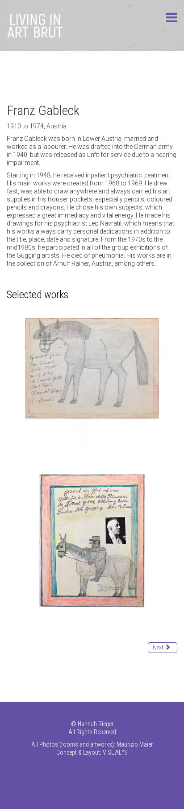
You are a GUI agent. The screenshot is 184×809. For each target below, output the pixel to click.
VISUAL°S (115, 752)
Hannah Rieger (95, 723)
